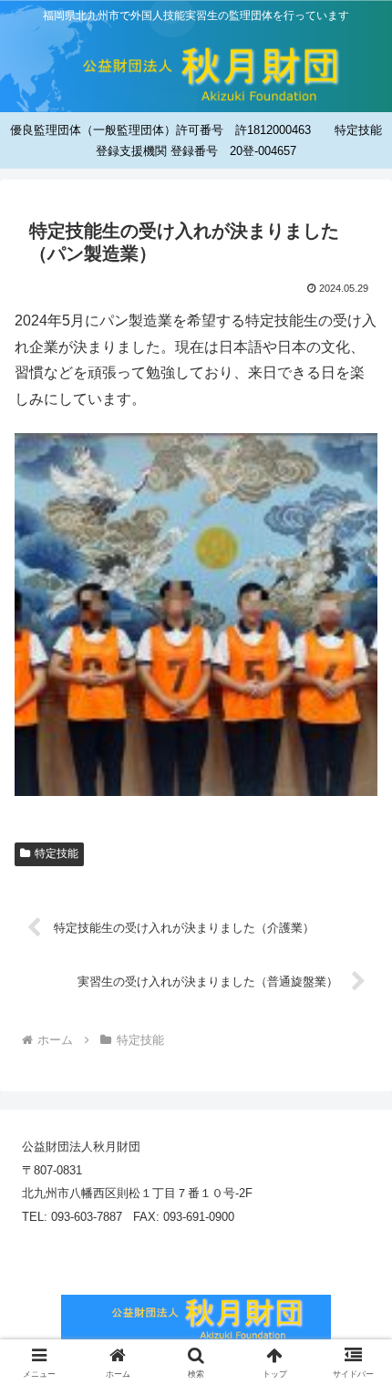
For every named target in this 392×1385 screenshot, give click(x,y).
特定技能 (56, 853)
